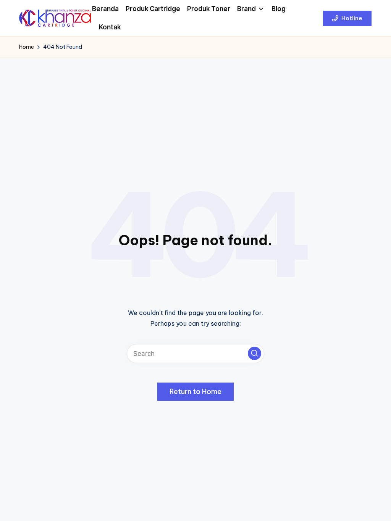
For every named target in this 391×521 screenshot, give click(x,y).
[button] (347, 18)
